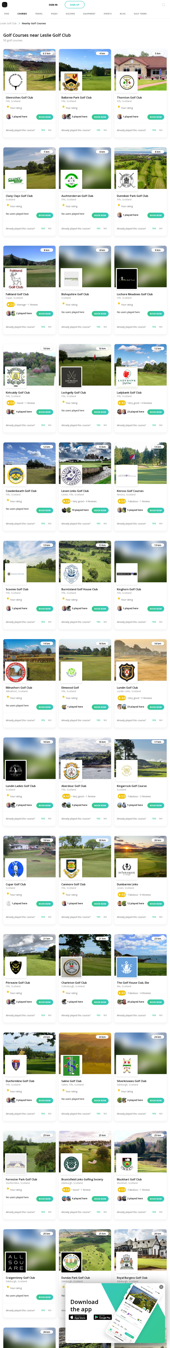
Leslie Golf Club (8, 23)
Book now (45, 117)
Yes (43, 130)
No (49, 130)
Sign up (74, 4)
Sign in (53, 4)
